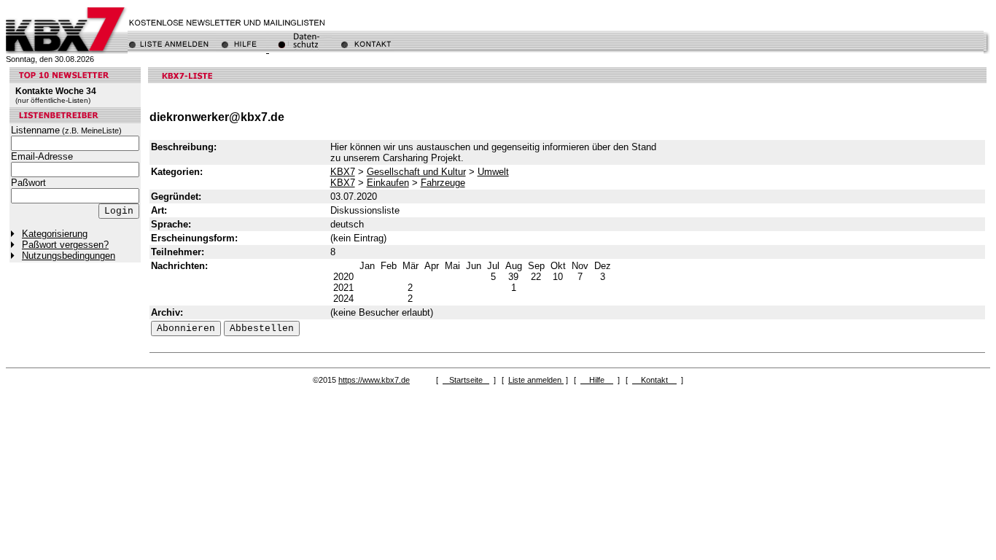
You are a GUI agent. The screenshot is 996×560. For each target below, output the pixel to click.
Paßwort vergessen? (65, 244)
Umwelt (493, 171)
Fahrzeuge (443, 182)
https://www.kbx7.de (374, 380)
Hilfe (596, 380)
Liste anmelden (536, 380)
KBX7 (342, 171)
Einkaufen (388, 182)
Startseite (466, 380)
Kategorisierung (54, 233)
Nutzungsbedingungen (68, 255)
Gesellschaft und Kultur (416, 171)
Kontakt (654, 380)
